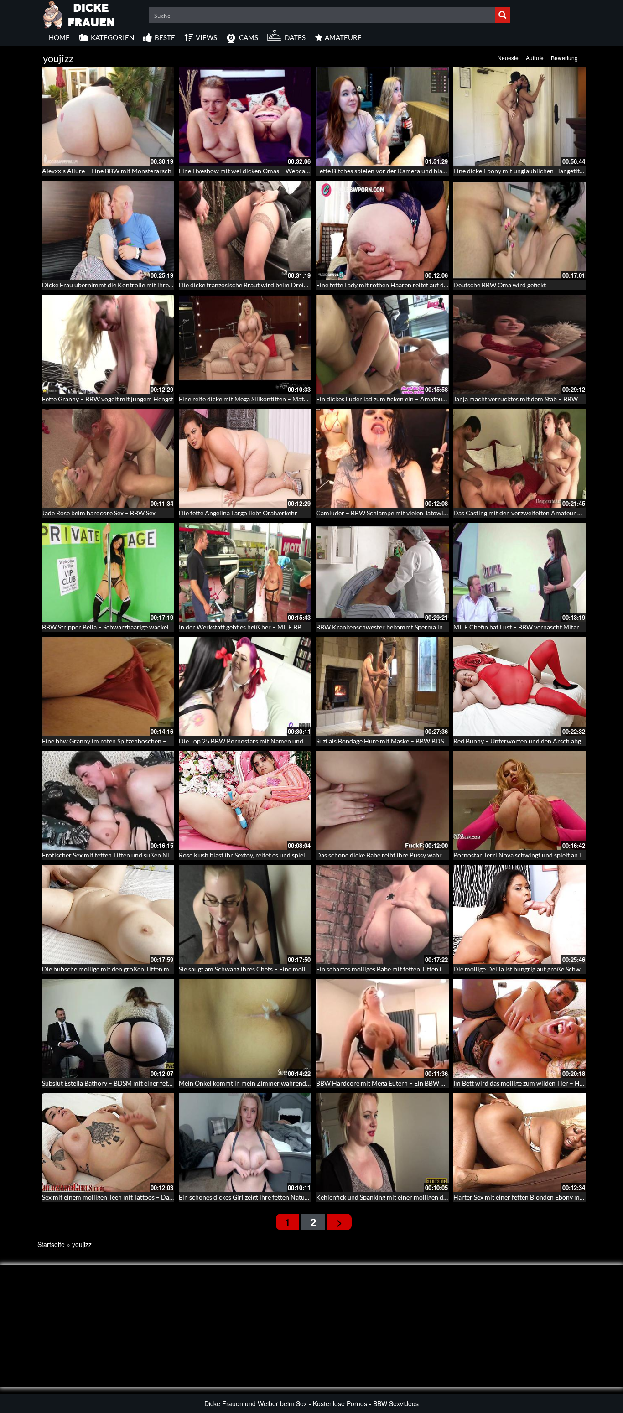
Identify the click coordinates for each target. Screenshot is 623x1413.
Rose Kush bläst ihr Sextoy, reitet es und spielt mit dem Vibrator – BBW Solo (286, 855)
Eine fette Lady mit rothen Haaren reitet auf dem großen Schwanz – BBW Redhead (431, 285)
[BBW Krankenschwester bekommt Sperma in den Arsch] (382, 572)
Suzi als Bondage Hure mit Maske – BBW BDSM (383, 741)
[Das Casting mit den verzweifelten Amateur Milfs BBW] (519, 458)
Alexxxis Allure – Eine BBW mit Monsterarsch (106, 171)
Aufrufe (535, 58)
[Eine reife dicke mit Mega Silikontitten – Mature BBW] (245, 344)
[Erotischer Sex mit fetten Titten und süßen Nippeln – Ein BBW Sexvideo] (108, 800)
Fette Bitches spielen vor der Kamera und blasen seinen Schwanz (407, 171)
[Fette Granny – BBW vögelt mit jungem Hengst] (108, 344)
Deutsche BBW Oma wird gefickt (499, 285)
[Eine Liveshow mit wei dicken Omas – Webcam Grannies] (245, 116)
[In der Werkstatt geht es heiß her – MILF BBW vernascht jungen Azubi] (245, 572)
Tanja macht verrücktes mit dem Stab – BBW (515, 399)
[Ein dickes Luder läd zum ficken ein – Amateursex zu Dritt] (382, 344)
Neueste (508, 58)
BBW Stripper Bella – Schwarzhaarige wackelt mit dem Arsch (128, 627)
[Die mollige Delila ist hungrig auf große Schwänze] (519, 914)
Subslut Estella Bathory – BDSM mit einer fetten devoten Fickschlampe (141, 1083)
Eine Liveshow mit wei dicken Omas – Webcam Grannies (258, 171)
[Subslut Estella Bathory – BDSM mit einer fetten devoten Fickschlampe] (108, 1028)
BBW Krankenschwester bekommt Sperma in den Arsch (394, 627)
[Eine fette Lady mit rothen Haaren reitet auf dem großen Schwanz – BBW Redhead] (382, 230)
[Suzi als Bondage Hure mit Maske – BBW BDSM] (382, 686)
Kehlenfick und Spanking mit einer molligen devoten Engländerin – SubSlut (421, 1197)
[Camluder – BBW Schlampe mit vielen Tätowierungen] (382, 458)
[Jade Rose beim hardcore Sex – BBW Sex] (108, 458)
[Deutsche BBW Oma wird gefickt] (519, 230)
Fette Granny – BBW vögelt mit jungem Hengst (107, 399)
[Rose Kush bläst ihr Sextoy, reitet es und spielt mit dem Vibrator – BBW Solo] (245, 800)
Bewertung (564, 58)
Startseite (51, 1244)
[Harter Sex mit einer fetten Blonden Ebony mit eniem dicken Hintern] (519, 1142)
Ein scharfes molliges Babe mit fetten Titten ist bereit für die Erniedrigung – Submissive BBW (446, 969)
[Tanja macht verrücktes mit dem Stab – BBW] (519, 344)
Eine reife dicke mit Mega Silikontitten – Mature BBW (254, 399)
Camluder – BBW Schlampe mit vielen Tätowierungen (391, 513)
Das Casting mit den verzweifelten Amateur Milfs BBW (530, 513)
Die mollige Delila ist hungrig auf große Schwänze (523, 969)
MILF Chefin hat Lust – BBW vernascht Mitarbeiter (524, 627)
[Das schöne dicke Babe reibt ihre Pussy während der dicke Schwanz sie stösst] (382, 800)
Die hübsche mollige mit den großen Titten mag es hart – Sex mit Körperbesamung (158, 969)
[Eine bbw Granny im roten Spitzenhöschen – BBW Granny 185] (108, 686)
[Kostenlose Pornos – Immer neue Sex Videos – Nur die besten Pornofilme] (79, 13)
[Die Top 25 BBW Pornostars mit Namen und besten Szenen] (245, 686)
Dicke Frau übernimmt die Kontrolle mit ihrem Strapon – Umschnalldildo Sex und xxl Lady (169, 285)
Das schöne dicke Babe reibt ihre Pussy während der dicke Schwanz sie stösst (424, 855)
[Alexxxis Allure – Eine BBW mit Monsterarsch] (108, 116)
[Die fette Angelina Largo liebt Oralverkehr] (245, 458)
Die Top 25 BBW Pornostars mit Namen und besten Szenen (261, 741)
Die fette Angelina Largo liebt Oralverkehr (238, 513)
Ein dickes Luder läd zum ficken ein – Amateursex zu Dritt (397, 399)
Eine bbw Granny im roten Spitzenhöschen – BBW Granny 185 (129, 741)
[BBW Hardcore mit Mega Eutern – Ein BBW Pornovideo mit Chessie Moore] (382, 1028)
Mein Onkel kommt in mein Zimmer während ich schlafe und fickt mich (279, 1083)
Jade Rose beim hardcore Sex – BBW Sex (99, 513)
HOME (59, 37)
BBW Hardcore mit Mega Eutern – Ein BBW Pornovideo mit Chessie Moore (422, 1083)
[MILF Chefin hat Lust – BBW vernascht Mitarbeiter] (519, 572)
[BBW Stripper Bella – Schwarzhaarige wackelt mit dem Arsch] (108, 572)
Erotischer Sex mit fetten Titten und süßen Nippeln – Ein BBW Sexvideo (142, 855)
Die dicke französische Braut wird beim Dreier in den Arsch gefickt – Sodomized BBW (299, 285)
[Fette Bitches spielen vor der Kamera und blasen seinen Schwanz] (382, 116)
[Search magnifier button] (502, 15)
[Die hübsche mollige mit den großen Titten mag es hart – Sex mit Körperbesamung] (108, 914)
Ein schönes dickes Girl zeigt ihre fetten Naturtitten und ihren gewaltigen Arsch (290, 1197)
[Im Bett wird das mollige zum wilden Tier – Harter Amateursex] (519, 1028)
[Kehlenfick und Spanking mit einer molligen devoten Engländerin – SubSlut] (382, 1142)
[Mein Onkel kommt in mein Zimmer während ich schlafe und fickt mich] (245, 1028)
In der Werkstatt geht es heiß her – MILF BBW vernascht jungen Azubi (277, 627)
